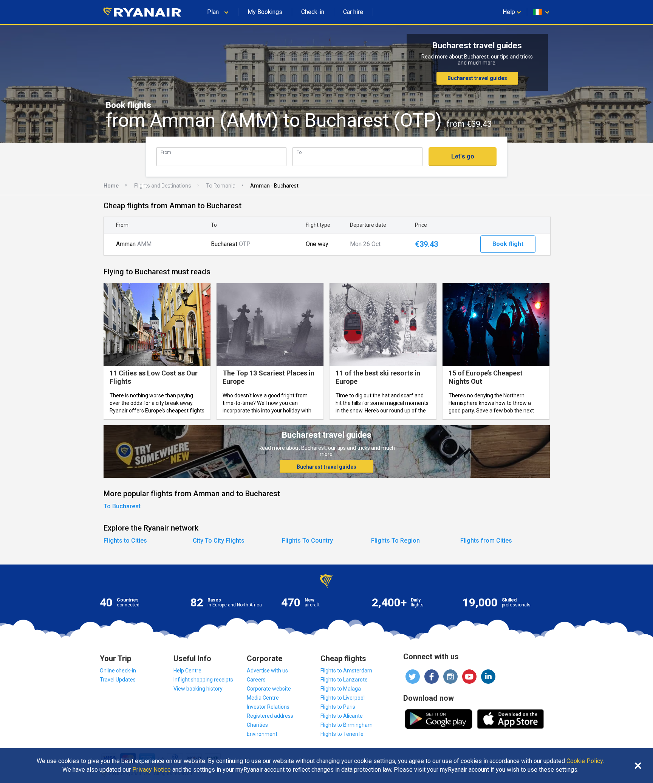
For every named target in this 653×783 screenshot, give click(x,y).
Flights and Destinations (162, 186)
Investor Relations (268, 707)
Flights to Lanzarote (344, 680)
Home (111, 186)
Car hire (353, 11)
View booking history (198, 689)
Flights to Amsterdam (346, 671)
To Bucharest (122, 506)
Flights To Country (307, 540)
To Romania (220, 186)
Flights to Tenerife (342, 734)
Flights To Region (395, 540)
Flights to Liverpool (342, 698)
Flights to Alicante (341, 716)
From (166, 152)
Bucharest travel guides (477, 78)
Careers (256, 680)
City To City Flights (218, 540)
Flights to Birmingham (346, 725)
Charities (257, 725)
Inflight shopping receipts (203, 680)
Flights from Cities (486, 540)
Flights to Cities (125, 540)
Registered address (270, 716)
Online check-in (118, 671)
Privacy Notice (151, 769)
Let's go (462, 156)
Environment (262, 734)
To (299, 152)
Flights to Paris (337, 707)
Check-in (312, 11)
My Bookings (265, 11)
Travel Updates (118, 680)
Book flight (507, 244)
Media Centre (263, 698)
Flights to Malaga (340, 689)
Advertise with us (267, 671)
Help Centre (187, 671)
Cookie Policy (584, 761)
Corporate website (269, 689)
